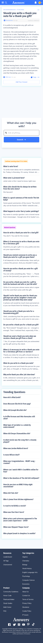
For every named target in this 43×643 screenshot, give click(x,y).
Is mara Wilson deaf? (11, 455)
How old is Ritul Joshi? (12, 397)
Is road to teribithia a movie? (14, 506)
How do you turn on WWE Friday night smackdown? (17, 485)
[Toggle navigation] (3, 2)
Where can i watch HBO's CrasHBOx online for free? (20, 471)
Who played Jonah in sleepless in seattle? (19, 533)
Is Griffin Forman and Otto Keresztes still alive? (19, 417)
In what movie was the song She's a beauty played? (19, 441)
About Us (25, 592)
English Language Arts (29, 572)
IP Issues (25, 615)
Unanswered (7, 565)
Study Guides (7, 603)
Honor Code (7, 595)
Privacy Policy (26, 603)
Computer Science (28, 580)
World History (27, 568)
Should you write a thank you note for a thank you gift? (20, 15)
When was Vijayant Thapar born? (16, 527)
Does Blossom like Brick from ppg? (17, 404)
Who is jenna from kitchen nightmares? (18, 499)
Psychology (26, 576)
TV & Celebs (20, 9)
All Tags (6, 561)
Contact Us (26, 595)
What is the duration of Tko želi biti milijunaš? (21, 478)
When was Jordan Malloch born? (15, 448)
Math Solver (7, 607)
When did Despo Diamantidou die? (16, 433)
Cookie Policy (26, 611)
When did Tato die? (10, 493)
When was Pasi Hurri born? (13, 512)
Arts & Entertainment (9, 9)
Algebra (25, 557)
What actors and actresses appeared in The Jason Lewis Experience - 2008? (20, 519)
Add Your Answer (21, 82)
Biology (24, 565)
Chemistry (25, 561)
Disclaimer (25, 607)
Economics (25, 584)
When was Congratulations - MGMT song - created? (19, 462)
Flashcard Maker (8, 599)
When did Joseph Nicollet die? (15, 410)
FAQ (4, 611)
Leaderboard (7, 557)
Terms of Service (28, 599)
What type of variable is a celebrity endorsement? (17, 426)
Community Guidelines (10, 592)
